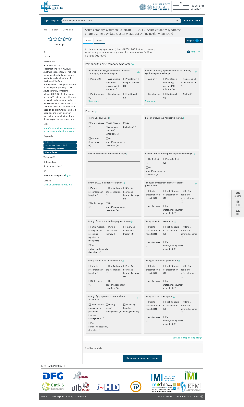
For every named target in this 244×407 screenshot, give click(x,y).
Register (55, 21)
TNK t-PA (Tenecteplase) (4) (95, 142)
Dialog (55, 30)
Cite (238, 214)
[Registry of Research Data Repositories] (168, 390)
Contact (45, 397)
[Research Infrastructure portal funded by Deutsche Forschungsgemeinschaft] (53, 379)
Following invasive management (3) (131, 308)
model (88, 40)
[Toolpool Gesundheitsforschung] (135, 390)
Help (238, 205)
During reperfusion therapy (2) (111, 230)
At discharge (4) (95, 205)
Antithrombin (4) (96, 96)
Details (99, 40)
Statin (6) (187, 94)
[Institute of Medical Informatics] (190, 379)
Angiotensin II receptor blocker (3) (131, 82)
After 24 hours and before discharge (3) (131, 193)
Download (68, 30)
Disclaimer (66, 397)
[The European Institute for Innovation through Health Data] (108, 390)
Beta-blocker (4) (153, 96)
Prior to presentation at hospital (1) (95, 192)
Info (45, 30)
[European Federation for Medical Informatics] (191, 390)
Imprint (55, 397)
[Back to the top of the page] (202, 396)
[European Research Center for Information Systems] (81, 379)
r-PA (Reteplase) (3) (130, 125)
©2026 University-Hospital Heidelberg (178, 397)
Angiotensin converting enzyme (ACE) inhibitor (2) (113, 84)
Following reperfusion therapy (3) (129, 230)
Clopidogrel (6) (130, 96)
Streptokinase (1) (96, 125)
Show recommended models (143, 358)
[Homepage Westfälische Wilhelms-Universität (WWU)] (188, 6)
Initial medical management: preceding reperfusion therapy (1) (96, 234)
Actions (187, 21)
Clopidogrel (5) (170, 96)
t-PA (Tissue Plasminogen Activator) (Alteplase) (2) (113, 128)
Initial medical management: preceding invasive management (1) (96, 312)
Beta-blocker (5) (113, 96)
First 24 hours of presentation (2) (114, 192)
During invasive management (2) (114, 308)
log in (68, 175)
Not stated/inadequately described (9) (115, 142)
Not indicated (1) (153, 161)
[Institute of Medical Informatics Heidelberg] (163, 379)
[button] (194, 40)
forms (193, 52)
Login (46, 21)
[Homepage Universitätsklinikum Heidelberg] (154, 6)
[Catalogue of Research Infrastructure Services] (53, 390)
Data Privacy (79, 397)
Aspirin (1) (96, 79)
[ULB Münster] (80, 390)
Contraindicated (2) (172, 161)
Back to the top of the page (186, 338)
